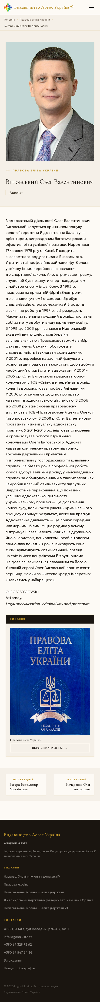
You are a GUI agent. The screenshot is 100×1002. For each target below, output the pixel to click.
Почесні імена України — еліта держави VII (36, 908)
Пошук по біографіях (20, 968)
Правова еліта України (35, 19)
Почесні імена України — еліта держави (34, 892)
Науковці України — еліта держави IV (32, 877)
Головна (9, 19)
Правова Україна (16, 884)
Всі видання (13, 960)
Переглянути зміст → (50, 747)
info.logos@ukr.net (18, 937)
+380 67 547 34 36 (18, 953)
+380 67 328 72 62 (18, 945)
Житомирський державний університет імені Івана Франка (48, 900)
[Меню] (92, 7)
